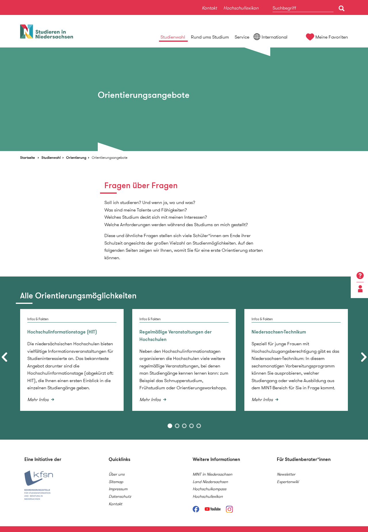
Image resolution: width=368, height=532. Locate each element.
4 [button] (191, 426)
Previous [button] (4, 357)
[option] (184, 99)
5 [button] (198, 426)
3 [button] (184, 426)
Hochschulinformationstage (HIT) (62, 332)
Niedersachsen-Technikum (279, 332)
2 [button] (177, 426)
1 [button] (170, 426)
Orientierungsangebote (109, 157)
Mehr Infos (38, 399)
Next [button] (364, 357)
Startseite (27, 157)
